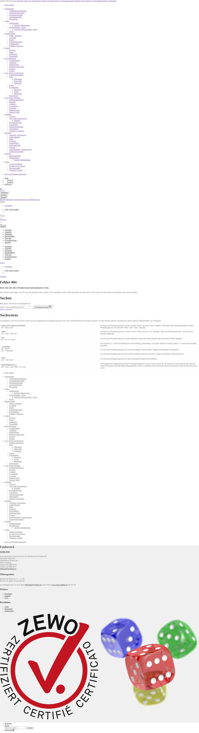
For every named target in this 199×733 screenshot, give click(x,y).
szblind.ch (8, 184)
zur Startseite (18, 1)
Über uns (8, 238)
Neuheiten (8, 234)
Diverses (12, 50)
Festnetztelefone (15, 156)
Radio (11, 32)
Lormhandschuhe (15, 17)
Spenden (8, 242)
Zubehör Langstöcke (16, 131)
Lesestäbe (12, 38)
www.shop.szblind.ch (59, 585)
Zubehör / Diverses (16, 46)
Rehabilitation (10, 236)
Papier (11, 40)
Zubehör (17, 121)
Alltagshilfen (9, 9)
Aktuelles (8, 232)
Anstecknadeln (14, 61)
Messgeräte (13, 19)
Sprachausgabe (14, 168)
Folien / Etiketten (15, 36)
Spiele (11, 52)
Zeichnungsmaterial (16, 152)
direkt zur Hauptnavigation (64, 1)
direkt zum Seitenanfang (33, 1)
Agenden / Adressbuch (17, 135)
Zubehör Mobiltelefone (22, 160)
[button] (3, 277)
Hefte (11, 139)
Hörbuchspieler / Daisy (17, 27)
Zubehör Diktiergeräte (22, 25)
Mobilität (8, 114)
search (2, 202)
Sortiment (8, 230)
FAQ (6, 598)
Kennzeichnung (10, 58)
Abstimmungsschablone (18, 11)
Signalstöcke (13, 129)
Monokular (18, 94)
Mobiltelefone (14, 158)
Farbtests (12, 104)
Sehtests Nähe (14, 112)
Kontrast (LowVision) (17, 166)
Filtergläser (18, 79)
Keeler (16, 92)
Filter (11, 77)
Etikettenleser (14, 65)
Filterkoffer (18, 81)
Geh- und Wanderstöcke (18, 119)
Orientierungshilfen (16, 127)
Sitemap (78, 1)
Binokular (17, 90)
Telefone (8, 154)
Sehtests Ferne (14, 110)
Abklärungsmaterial (16, 75)
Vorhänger (17, 83)
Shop (6, 178)
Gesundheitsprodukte (17, 13)
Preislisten (8, 594)
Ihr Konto (8, 723)
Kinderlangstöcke (15, 123)
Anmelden (8, 206)
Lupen (11, 85)
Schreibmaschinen (15, 42)
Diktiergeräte (14, 23)
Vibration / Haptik (15, 170)
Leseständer (13, 106)
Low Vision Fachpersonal (14, 73)
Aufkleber (13, 63)
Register (12, 69)
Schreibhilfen (14, 143)
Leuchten (12, 108)
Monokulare (13, 96)
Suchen (29, 728)
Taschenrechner (15, 145)
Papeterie (8, 133)
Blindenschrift (10, 34)
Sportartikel (13, 56)
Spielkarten (13, 54)
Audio (7, 21)
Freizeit (7, 48)
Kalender (12, 141)
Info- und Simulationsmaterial (15, 174)
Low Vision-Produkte (12, 98)
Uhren (7, 162)
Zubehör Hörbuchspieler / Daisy (25, 29)
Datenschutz (9, 611)
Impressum (9, 609)
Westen (12, 71)
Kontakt (7, 596)
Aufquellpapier (14, 137)
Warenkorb (112, 1)
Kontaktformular (11, 240)
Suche (83, 1)
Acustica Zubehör (15, 164)
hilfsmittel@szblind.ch (8, 569)
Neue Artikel (9, 5)
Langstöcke (13, 125)
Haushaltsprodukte (16, 15)
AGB (7, 607)
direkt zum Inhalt (48, 1)
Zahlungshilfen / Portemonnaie (20, 150)
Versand (12, 147)
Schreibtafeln (14, 44)
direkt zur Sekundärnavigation (97, 1)
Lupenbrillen (14, 87)
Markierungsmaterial (16, 67)
